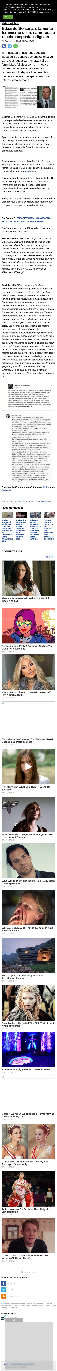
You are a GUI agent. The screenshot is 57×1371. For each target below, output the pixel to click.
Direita (11, 501)
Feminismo (20, 501)
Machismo (31, 501)
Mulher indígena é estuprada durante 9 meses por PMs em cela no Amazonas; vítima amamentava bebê (7, 530)
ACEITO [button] (8, 17)
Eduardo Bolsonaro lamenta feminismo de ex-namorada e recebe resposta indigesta (28, 32)
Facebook (7, 490)
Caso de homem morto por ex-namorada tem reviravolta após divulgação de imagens (49, 529)
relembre (31, 171)
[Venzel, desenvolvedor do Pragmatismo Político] (9, 1317)
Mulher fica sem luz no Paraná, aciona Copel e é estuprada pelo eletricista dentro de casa (21, 529)
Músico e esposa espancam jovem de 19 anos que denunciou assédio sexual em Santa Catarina (35, 529)
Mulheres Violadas (44, 501)
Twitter (46, 487)
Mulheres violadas (10, 23)
